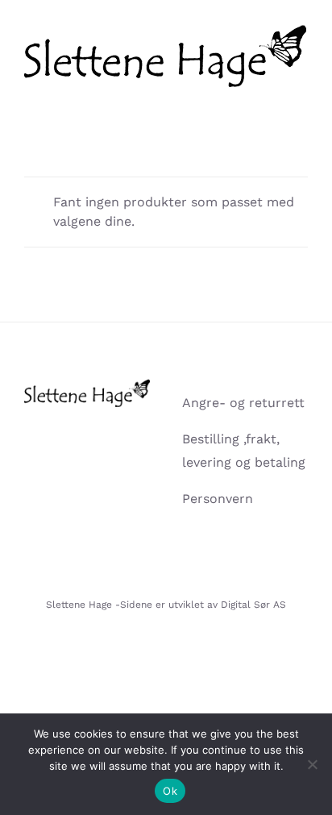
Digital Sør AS (253, 604)
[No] (312, 764)
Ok (170, 790)
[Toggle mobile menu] (301, 95)
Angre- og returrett (243, 402)
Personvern (217, 498)
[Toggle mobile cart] (272, 95)
